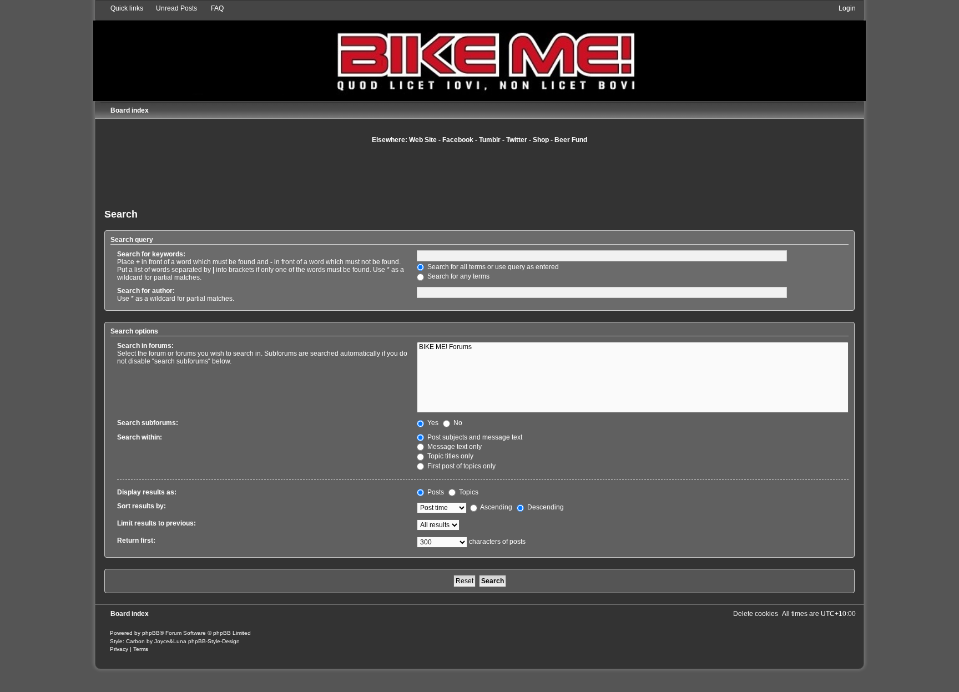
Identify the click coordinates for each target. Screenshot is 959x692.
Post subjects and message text (474, 437)
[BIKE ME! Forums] (632, 347)
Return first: (136, 540)
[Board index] (479, 52)
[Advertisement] (479, 175)
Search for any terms (457, 276)
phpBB (151, 633)
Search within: (139, 437)
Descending (545, 507)
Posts (435, 492)
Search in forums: (145, 346)
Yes (432, 423)
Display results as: (146, 492)
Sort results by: (141, 506)
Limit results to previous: (156, 523)
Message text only (454, 447)
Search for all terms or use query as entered (492, 267)
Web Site (423, 140)
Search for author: (146, 291)
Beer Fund (570, 140)
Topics (467, 492)
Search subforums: (147, 423)
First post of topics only (461, 466)
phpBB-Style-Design (214, 641)
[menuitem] (171, 8)
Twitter (516, 140)
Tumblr (490, 140)
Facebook (457, 140)
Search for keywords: (151, 254)
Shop (541, 140)
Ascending (495, 507)
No (457, 423)
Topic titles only (449, 456)
